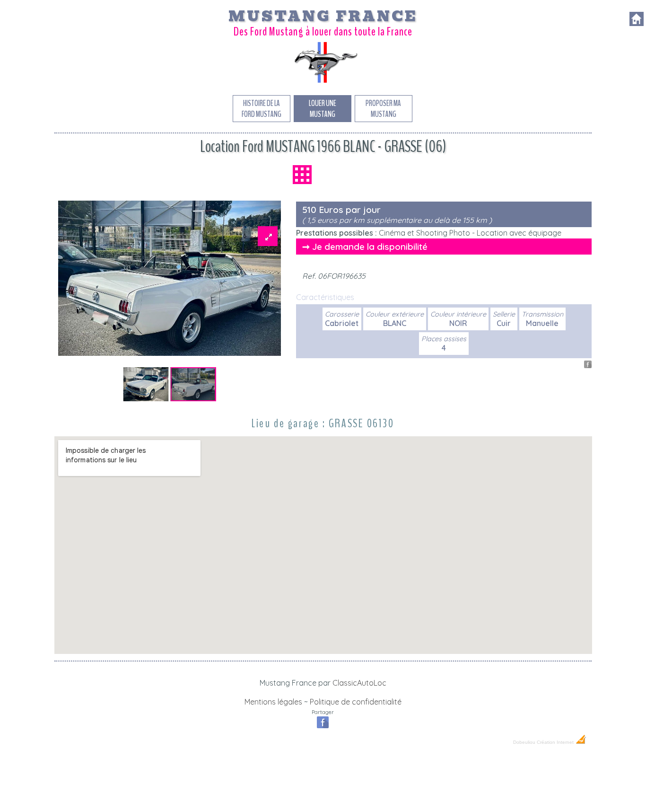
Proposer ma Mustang (383, 109)
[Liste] (302, 174)
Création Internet (556, 742)
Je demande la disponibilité (370, 246)
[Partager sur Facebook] (588, 365)
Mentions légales (273, 701)
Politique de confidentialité (356, 701)
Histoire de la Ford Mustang (261, 109)
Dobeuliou (524, 742)
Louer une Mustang (322, 109)
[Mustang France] (323, 82)
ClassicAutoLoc (359, 683)
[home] (636, 23)
